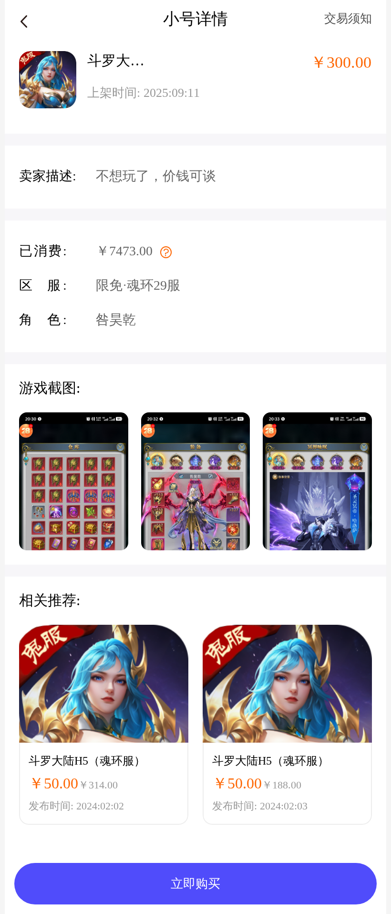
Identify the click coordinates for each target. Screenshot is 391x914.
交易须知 (348, 18)
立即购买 (195, 884)
